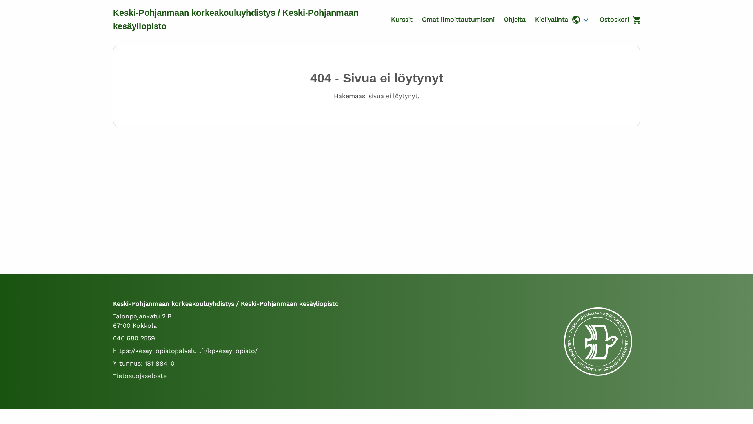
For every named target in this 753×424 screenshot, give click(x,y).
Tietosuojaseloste (140, 376)
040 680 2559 (134, 338)
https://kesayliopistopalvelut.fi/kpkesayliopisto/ (185, 351)
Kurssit (402, 19)
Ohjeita (515, 19)
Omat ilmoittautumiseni (458, 19)
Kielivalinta (551, 19)
